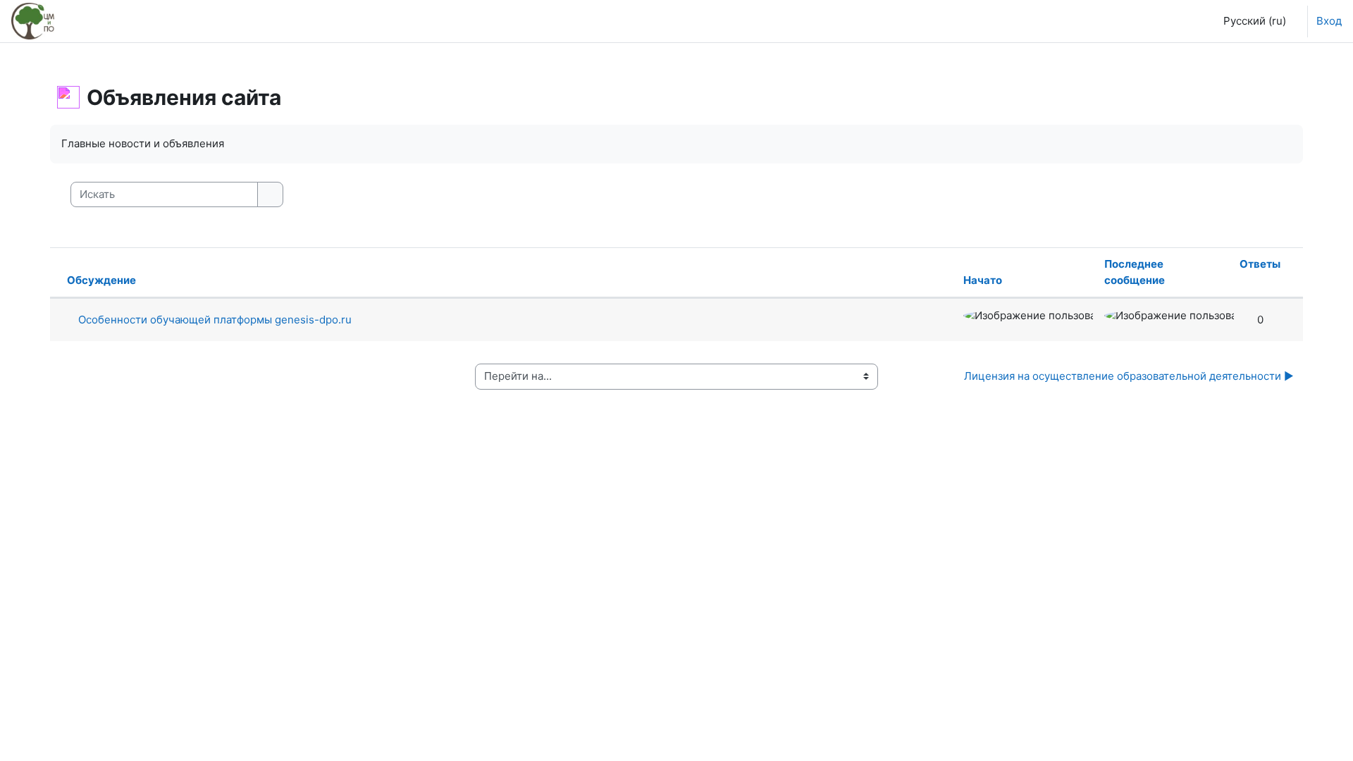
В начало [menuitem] (103, 20)
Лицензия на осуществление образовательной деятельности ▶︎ (1129, 376)
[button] (1251, 21)
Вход (1329, 20)
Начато (982, 280)
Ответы (1260, 264)
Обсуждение (101, 280)
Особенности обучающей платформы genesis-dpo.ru (215, 319)
